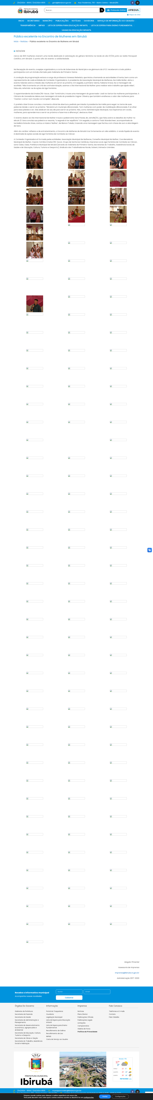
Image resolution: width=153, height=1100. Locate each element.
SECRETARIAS (33, 20)
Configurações (120, 1096)
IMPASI (42, 25)
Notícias (24, 41)
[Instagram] (137, 3)
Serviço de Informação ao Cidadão (115, 20)
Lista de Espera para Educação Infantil (68, 25)
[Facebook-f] (132, 3)
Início (16, 41)
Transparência (28, 25)
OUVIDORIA (89, 20)
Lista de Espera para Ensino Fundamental (112, 25)
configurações (89, 1098)
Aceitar (105, 1096)
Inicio (21, 20)
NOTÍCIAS (76, 20)
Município (47, 20)
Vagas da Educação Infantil (76, 30)
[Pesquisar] (102, 10)
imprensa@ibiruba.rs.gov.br (127, 973)
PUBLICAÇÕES (62, 20)
